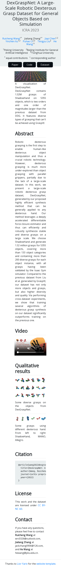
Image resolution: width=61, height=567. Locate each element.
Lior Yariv (22, 563)
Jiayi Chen (50, 38)
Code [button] (29, 64)
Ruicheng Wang (11, 38)
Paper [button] (15, 64)
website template (46, 563)
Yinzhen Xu (12, 41)
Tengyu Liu (43, 41)
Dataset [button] (45, 64)
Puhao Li (28, 41)
